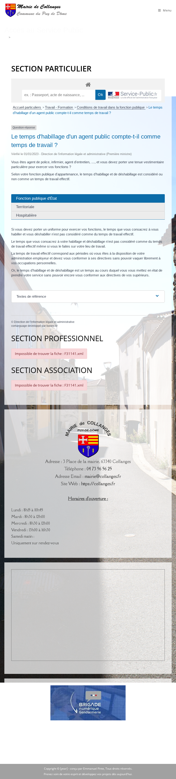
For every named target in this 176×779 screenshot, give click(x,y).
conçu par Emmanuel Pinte (87, 769)
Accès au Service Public (27, 37)
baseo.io (52, 325)
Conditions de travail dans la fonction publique (111, 107)
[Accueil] (5, 37)
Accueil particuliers (27, 107)
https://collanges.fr (98, 483)
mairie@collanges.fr (103, 476)
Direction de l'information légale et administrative (44, 322)
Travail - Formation (59, 107)
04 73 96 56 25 (99, 468)
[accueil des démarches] (88, 84)
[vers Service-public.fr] (132, 95)
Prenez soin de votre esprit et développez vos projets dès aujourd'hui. (88, 774)
